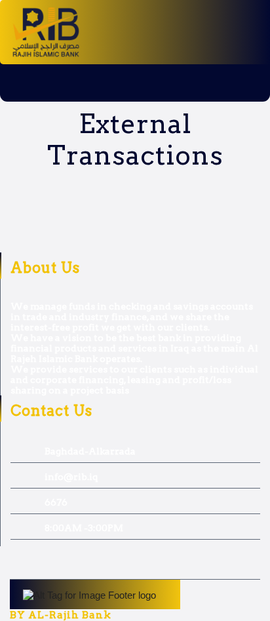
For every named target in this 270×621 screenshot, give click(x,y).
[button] (67, 83)
